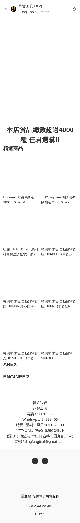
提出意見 (40, 514)
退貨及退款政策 (42, 505)
